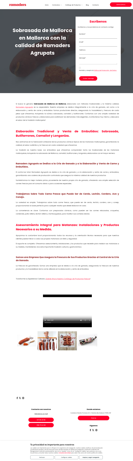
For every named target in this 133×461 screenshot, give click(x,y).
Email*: (81, 42)
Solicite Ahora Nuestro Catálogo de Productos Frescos (68, 279)
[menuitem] (46, 5)
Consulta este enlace (65, 453)
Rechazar (42, 457)
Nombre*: (82, 34)
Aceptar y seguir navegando (91, 457)
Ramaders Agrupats (24, 107)
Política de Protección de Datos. (105, 70)
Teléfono (82, 50)
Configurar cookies (66, 457)
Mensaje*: (82, 58)
